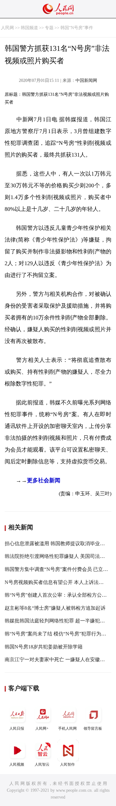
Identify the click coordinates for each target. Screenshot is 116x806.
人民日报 (16, 728)
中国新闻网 (86, 80)
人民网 (7, 27)
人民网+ (42, 728)
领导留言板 (93, 728)
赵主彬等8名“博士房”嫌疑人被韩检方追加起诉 (55, 608)
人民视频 (16, 764)
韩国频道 (29, 27)
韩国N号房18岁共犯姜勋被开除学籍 (44, 646)
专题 (49, 27)
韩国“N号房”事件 (76, 27)
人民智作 (67, 764)
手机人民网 (67, 728)
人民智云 (42, 764)
